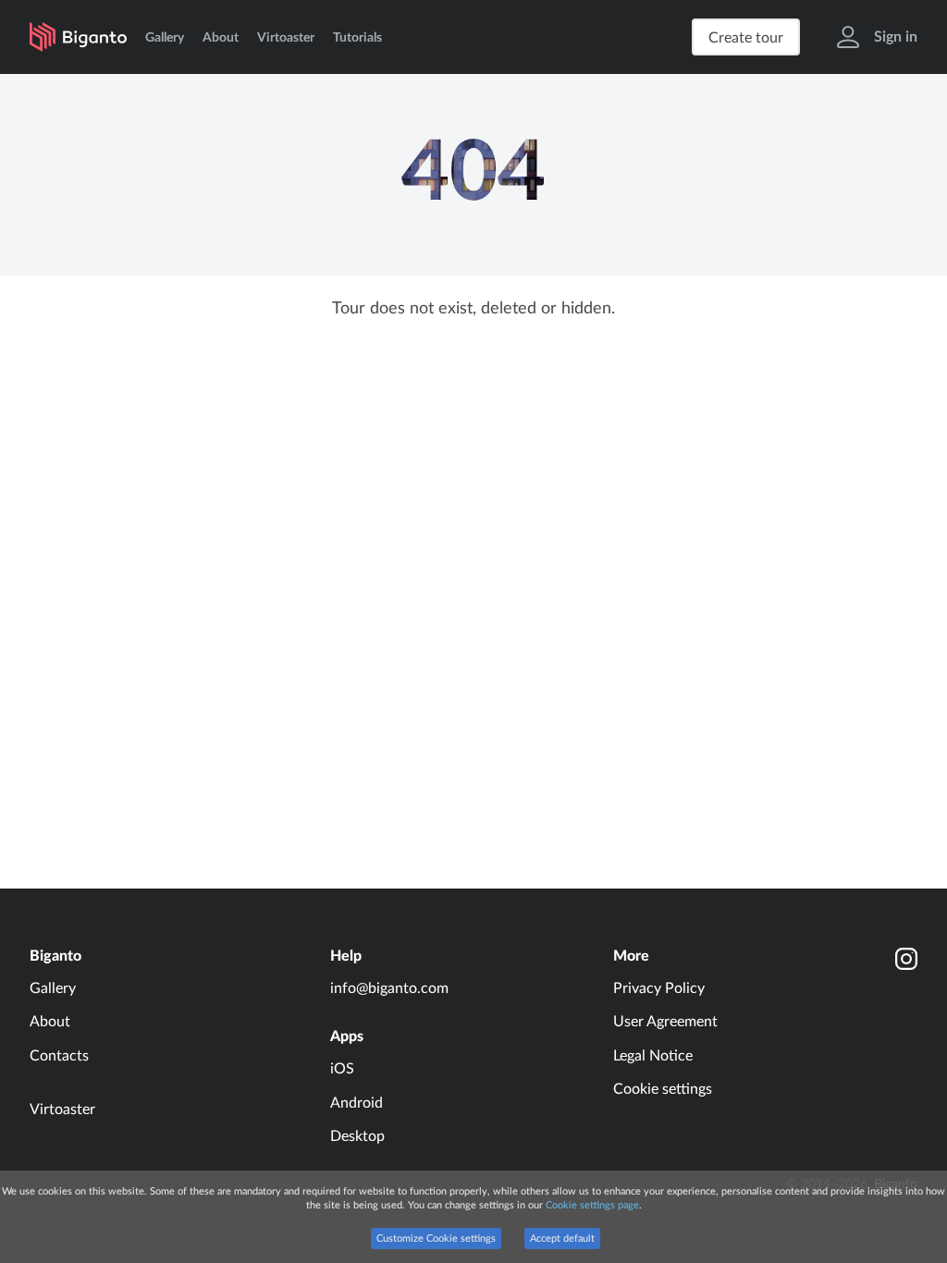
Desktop (357, 1136)
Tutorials (357, 37)
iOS (342, 1068)
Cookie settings (662, 1089)
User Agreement (665, 1021)
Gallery (164, 37)
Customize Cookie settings (436, 1238)
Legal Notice (653, 1055)
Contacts (59, 1055)
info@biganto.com (389, 988)
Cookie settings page (592, 1205)
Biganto (55, 956)
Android (356, 1103)
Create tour (745, 38)
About (221, 37)
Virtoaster (285, 37)
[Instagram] (906, 959)
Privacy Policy (659, 988)
